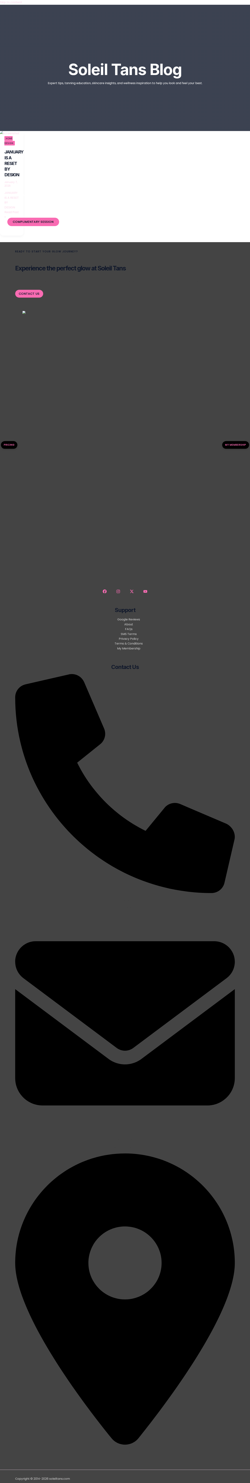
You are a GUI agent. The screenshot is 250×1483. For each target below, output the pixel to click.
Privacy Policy (129, 639)
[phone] (125, 892)
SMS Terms (129, 634)
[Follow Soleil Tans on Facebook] (104, 592)
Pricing (9, 445)
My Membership (26, 157)
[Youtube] (145, 592)
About (128, 624)
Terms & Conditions (129, 643)
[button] (33, 222)
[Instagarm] (118, 592)
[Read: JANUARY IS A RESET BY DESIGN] (9, 133)
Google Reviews (128, 619)
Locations (21, 195)
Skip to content (11, 2)
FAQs (129, 629)
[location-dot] (125, 1444)
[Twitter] (132, 592)
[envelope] (125, 1132)
